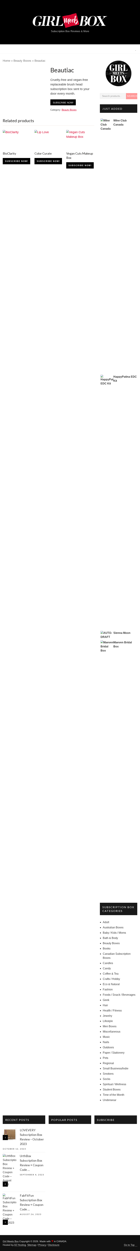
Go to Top (129, 1245)
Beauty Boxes (22, 60)
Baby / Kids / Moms (114, 932)
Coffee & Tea (110, 973)
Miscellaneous (111, 1031)
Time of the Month (113, 1094)
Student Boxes (112, 1089)
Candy (107, 968)
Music (106, 1036)
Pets (105, 1057)
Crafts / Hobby (111, 978)
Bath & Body (110, 938)
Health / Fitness (112, 1010)
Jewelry (107, 1015)
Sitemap (31, 1245)
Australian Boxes (113, 927)
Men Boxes (109, 1026)
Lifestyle (108, 1021)
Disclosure (53, 1245)
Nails (106, 1042)
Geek (106, 1000)
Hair (105, 1005)
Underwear (109, 1100)
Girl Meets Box (11, 1241)
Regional (108, 1063)
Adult (106, 922)
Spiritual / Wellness (114, 1084)
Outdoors (108, 1047)
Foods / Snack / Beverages (119, 994)
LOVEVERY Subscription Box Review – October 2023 (32, 1137)
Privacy (42, 1245)
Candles (108, 963)
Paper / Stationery (113, 1052)
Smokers (108, 1073)
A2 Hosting (20, 1245)
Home (6, 60)
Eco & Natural (111, 984)
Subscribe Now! (63, 102)
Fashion (108, 989)
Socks (106, 1079)
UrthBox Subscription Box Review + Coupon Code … (31, 1162)
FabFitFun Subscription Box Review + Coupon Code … (31, 1202)
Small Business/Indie (115, 1068)
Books (106, 948)
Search (132, 96)
